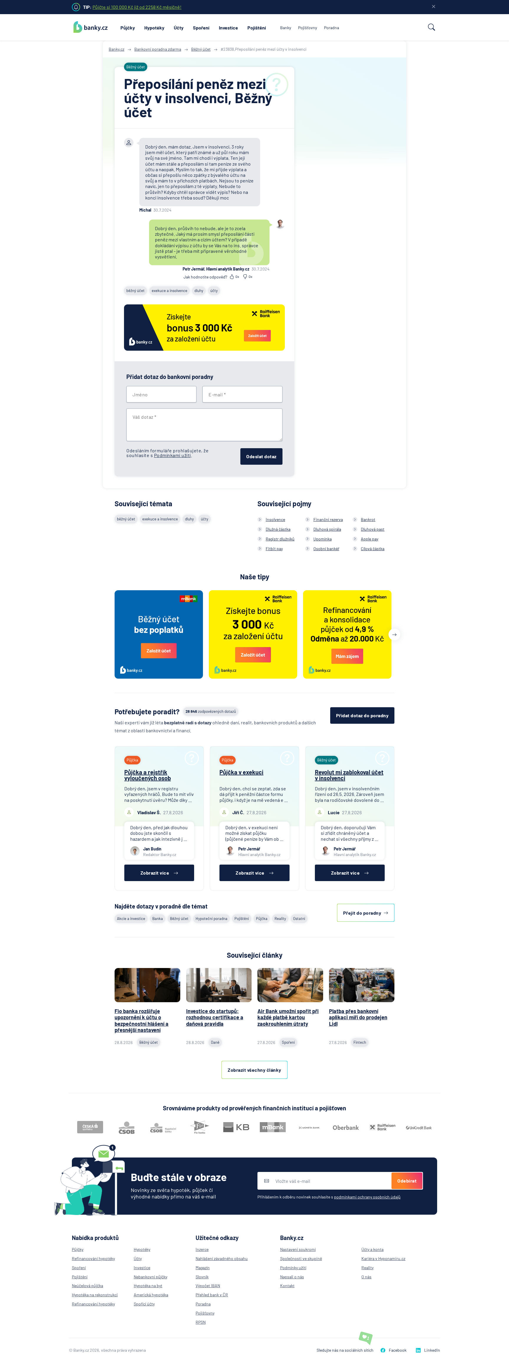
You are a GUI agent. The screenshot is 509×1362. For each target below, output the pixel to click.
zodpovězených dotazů (211, 711)
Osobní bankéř (326, 548)
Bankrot (368, 519)
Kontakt (287, 1285)
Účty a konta (372, 1249)
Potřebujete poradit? (147, 711)
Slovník (202, 1276)
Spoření (201, 27)
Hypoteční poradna (211, 918)
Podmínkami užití (172, 455)
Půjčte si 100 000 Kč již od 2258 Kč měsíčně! (136, 7)
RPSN (201, 1322)
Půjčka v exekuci (241, 772)
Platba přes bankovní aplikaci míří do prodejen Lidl (358, 1017)
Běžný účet (179, 918)
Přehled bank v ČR (212, 1294)
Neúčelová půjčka (87, 1285)
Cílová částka (372, 548)
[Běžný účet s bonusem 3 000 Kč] (204, 328)
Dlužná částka (278, 529)
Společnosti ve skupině (301, 1258)
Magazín (203, 1267)
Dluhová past (372, 529)
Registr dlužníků (280, 538)
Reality (280, 918)
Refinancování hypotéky (93, 1258)
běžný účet (135, 290)
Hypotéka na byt (148, 1285)
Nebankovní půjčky (150, 1276)
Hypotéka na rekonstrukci (95, 1294)
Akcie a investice (131, 918)
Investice (228, 27)
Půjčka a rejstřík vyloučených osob (147, 775)
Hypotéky (154, 27)
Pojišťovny (307, 27)
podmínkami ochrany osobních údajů (367, 1196)
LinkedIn (432, 1350)
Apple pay (369, 538)
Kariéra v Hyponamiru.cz (383, 1258)
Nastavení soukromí (298, 1249)
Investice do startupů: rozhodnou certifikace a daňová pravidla (214, 1017)
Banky (285, 27)
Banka (157, 918)
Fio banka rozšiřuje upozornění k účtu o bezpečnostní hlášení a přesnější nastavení (141, 1020)
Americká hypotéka (151, 1294)
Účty (179, 27)
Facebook (397, 1350)
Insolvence (275, 519)
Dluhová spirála (327, 529)
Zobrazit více (155, 872)
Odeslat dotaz (261, 456)
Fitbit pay (274, 548)
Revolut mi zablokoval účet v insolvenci (349, 775)
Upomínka (322, 538)
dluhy (198, 290)
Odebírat (407, 1180)
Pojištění (256, 27)
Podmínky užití (293, 1267)
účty (214, 290)
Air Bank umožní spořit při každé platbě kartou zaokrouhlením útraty (288, 1017)
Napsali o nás (292, 1276)
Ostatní (299, 918)
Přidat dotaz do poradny (362, 715)
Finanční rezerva (328, 519)
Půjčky (127, 27)
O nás (366, 1276)
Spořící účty (144, 1303)
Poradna (331, 27)
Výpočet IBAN (208, 1285)
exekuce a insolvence (169, 290)
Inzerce (202, 1249)
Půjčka (261, 918)
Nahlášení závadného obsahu (222, 1258)
